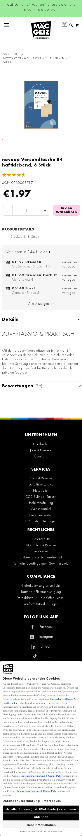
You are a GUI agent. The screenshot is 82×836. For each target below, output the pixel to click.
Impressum (41, 551)
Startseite (10, 54)
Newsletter (41, 490)
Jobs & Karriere (41, 450)
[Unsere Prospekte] (64, 25)
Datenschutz (41, 538)
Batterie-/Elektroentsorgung (41, 591)
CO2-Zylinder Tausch (41, 496)
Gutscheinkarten (41, 515)
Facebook (46, 626)
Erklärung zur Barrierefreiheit (41, 557)
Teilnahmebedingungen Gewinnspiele (41, 563)
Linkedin (46, 646)
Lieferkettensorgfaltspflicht (41, 585)
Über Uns (41, 456)
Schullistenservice (41, 484)
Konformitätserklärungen (41, 604)
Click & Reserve (41, 478)
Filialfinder (41, 444)
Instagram (46, 636)
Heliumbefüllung (41, 502)
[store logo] (41, 30)
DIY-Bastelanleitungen (41, 521)
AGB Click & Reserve (41, 545)
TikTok (46, 656)
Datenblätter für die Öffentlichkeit (41, 597)
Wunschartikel (41, 508)
